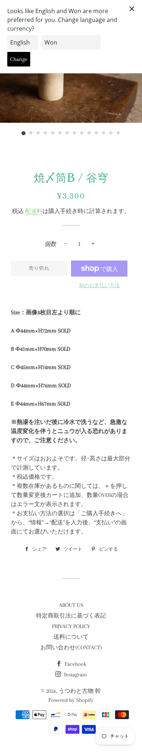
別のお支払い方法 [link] (99, 285)
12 (103, 133)
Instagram (75, 674)
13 (111, 133)
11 (96, 133)
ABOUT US (71, 605)
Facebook (74, 664)
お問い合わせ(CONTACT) (71, 647)
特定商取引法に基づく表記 (71, 615)
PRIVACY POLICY (71, 626)
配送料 (34, 211)
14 (118, 133)
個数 (50, 244)
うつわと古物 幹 (80, 691)
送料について (71, 637)
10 (89, 133)
